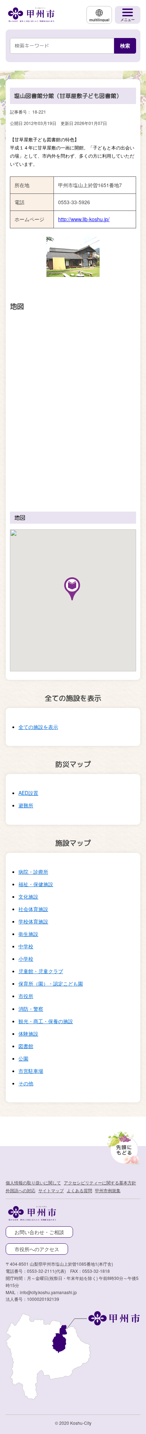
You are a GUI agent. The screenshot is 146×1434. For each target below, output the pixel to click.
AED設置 (28, 792)
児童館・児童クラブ (40, 971)
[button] (72, 589)
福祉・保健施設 (35, 884)
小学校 (25, 958)
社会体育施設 (33, 908)
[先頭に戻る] (122, 1146)
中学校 (25, 946)
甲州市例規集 (107, 1190)
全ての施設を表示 (38, 726)
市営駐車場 (30, 1070)
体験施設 (28, 1033)
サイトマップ (51, 1190)
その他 (25, 1083)
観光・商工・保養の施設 (45, 1021)
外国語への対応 (20, 1190)
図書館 (25, 1045)
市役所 (25, 995)
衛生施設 (28, 933)
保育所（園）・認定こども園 (50, 983)
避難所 (25, 805)
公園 (23, 1058)
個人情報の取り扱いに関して (33, 1182)
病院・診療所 (33, 871)
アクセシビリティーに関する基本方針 (100, 1182)
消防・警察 (30, 1008)
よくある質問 (79, 1190)
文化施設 (28, 896)
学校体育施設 (33, 921)
